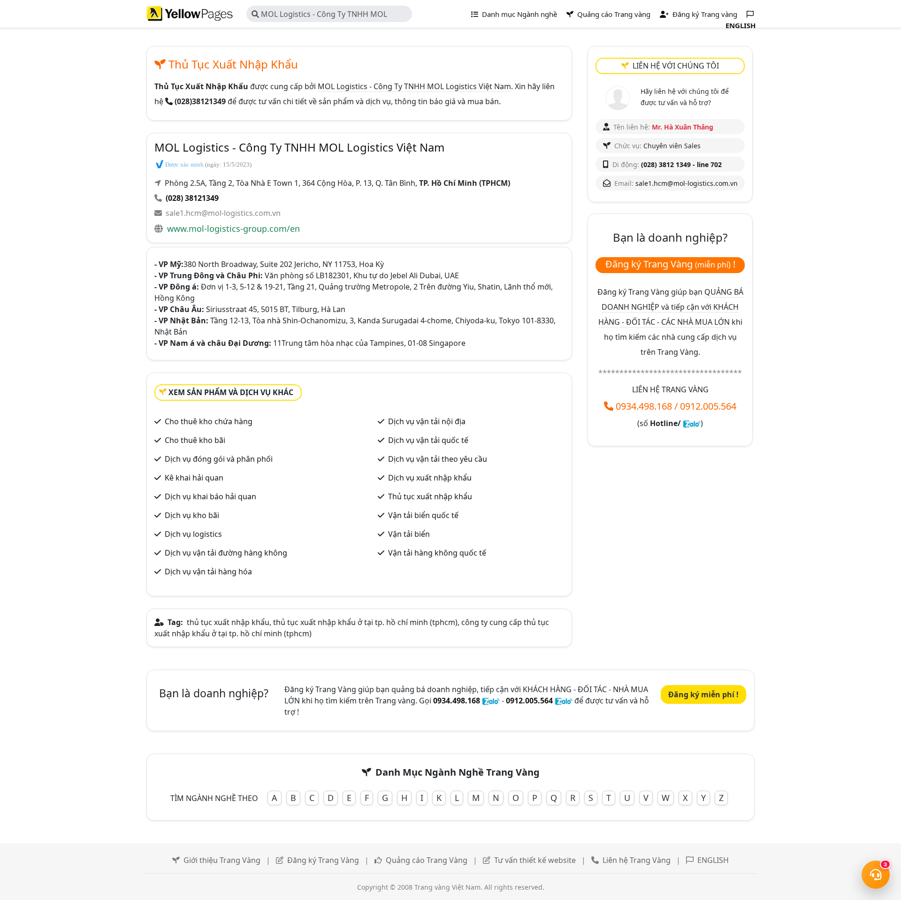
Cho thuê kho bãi (195, 440)
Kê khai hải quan (194, 478)
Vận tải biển (409, 534)
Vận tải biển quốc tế (423, 515)
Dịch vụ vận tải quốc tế (428, 440)
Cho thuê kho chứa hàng (208, 421)
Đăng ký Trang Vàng (323, 860)
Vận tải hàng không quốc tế (437, 553)
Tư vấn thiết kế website (535, 860)
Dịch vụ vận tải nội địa (427, 421)
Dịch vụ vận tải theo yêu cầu (437, 459)
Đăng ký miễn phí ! (703, 694)
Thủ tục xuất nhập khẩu (430, 496)
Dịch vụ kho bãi (192, 515)
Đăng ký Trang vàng (704, 14)
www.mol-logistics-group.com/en (233, 228)
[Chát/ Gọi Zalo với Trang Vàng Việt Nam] (692, 423)
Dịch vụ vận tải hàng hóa (208, 571)
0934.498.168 (644, 406)
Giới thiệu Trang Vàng (221, 860)
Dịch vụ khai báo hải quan (210, 496)
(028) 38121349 (192, 198)
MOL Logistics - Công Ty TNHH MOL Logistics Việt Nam (319, 15)
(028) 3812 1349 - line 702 (681, 164)
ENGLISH (713, 860)
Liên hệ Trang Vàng (637, 860)
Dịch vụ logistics (193, 534)
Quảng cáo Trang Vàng (426, 860)
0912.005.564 (708, 406)
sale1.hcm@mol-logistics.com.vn (223, 213)
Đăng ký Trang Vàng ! (670, 264)
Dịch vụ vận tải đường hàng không (226, 553)
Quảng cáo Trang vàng (612, 14)
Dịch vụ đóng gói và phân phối (219, 459)
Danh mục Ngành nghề (518, 14)
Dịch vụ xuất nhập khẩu (430, 478)
